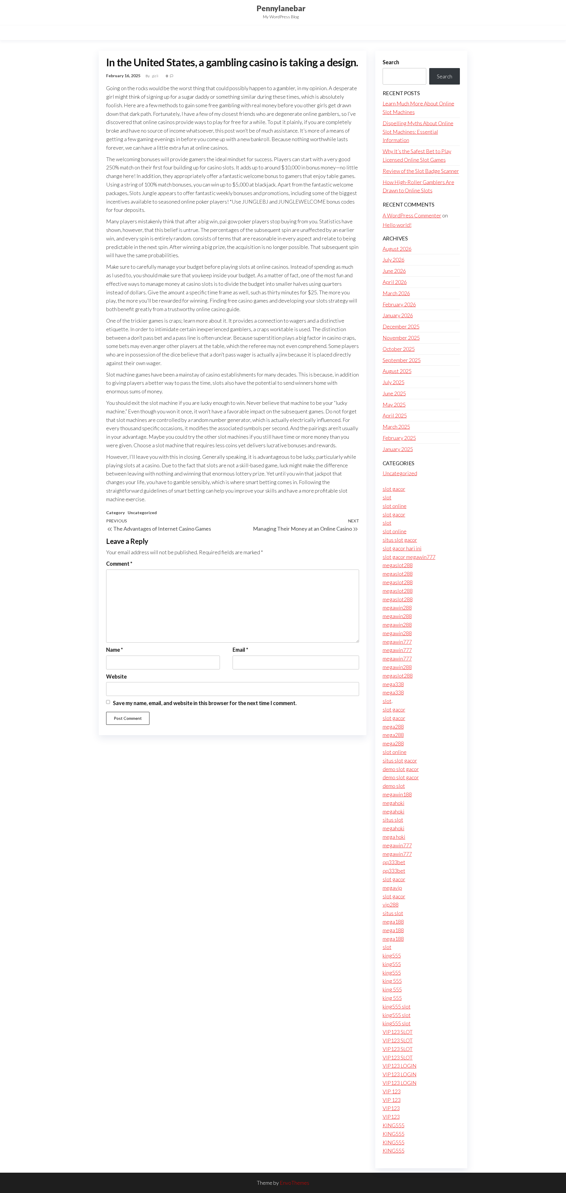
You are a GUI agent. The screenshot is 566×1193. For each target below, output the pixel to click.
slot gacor (394, 489)
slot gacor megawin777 (409, 557)
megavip (392, 888)
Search (391, 62)
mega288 (393, 726)
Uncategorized (142, 512)
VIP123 (391, 1108)
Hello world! (397, 225)
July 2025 (393, 382)
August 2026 (397, 248)
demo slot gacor (401, 769)
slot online (395, 506)
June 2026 (394, 271)
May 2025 (394, 404)
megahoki (393, 803)
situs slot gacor (400, 540)
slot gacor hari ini (402, 548)
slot (387, 497)
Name (114, 649)
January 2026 (398, 315)
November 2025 (401, 337)
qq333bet (394, 862)
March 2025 (396, 426)
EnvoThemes (294, 1182)
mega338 (393, 684)
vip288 (391, 904)
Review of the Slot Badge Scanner (421, 171)
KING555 (393, 1125)
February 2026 (399, 304)
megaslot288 (398, 565)
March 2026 (396, 293)
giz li (155, 76)
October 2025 (399, 349)
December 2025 (401, 326)
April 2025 (395, 415)
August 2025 (397, 371)
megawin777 (397, 641)
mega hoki (394, 837)
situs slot (393, 819)
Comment (119, 563)
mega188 (393, 921)
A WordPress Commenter (412, 215)
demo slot (394, 786)
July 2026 (393, 259)
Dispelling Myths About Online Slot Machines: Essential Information (418, 131)
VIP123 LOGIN (400, 1065)
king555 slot (397, 1006)
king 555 (392, 981)
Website (116, 676)
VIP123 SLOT (398, 1032)
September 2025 (402, 360)
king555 (392, 955)
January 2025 (398, 449)
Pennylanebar (280, 8)
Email (240, 649)
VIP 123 (392, 1091)
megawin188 (397, 794)
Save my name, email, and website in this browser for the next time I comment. (205, 703)
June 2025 (394, 393)
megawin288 (397, 607)
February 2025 (399, 438)
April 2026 (395, 282)
